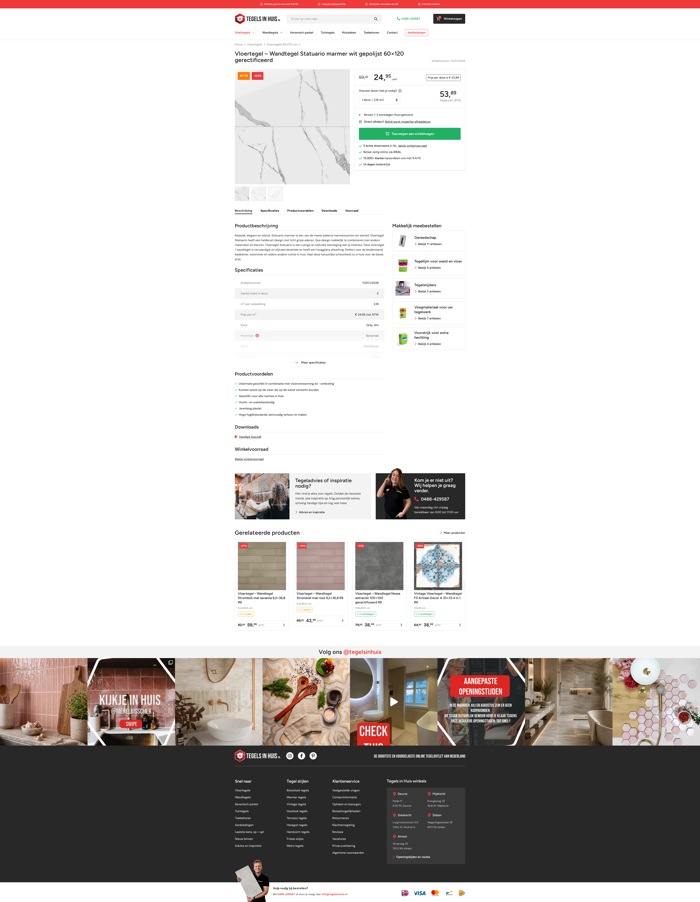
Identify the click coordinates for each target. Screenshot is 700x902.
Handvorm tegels (298, 832)
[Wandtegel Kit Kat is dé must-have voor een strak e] (44, 702)
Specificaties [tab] (269, 211)
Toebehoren (371, 32)
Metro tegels (295, 846)
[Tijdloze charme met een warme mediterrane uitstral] (306, 702)
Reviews (337, 832)
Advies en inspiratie (312, 512)
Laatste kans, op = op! (249, 832)
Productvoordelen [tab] (300, 211)
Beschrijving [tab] (243, 211)
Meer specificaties (313, 362)
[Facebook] (301, 755)
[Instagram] (289, 755)
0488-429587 (410, 18)
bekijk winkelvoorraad (412, 145)
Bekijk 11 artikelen (430, 244)
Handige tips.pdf (250, 437)
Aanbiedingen (416, 32)
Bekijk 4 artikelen (429, 344)
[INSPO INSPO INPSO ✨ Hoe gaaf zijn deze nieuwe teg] (568, 702)
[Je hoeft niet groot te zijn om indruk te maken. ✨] (218, 702)
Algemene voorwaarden (348, 853)
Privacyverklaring (343, 846)
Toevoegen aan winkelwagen (413, 134)
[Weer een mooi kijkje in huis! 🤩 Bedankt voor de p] (131, 702)
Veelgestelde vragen (346, 790)
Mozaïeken (349, 32)
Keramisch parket (301, 32)
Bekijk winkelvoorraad (249, 459)
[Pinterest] (313, 755)
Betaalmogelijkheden (346, 811)
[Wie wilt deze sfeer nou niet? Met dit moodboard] (656, 702)
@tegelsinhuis (362, 651)
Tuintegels (328, 32)
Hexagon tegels (297, 825)
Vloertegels (242, 32)
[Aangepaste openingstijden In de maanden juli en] (481, 702)
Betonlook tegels (298, 790)
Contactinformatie (344, 797)
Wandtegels (270, 32)
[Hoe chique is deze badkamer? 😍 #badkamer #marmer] (394, 702)
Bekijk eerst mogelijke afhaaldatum (408, 121)
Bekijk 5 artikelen (429, 267)
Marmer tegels (296, 797)
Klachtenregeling (343, 825)
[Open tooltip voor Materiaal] (257, 335)
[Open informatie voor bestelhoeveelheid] (400, 90)
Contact (392, 32)
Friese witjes (295, 839)
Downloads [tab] (329, 211)
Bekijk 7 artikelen (429, 318)
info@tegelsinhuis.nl (334, 894)
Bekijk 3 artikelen (429, 291)
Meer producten (454, 532)
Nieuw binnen (244, 839)
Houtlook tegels (297, 811)
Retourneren (340, 818)
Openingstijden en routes (413, 857)
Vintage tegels (296, 804)
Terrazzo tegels (297, 818)
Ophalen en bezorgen (346, 804)
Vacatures (339, 839)
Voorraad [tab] (351, 211)
